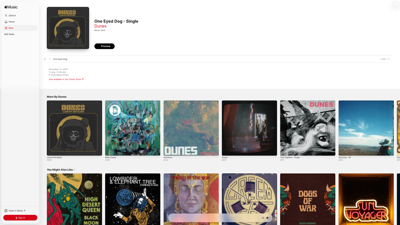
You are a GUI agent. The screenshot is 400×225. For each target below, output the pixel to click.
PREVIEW (382, 59)
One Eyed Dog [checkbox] (60, 59)
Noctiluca (168, 101)
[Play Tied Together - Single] (284, 151)
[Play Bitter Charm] (109, 151)
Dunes (100, 26)
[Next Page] (397, 128)
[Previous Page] (44, 128)
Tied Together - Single (291, 101)
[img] (11, 7)
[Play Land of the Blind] (50, 151)
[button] (20, 15)
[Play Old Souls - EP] (342, 151)
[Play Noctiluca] (167, 151)
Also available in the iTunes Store (65, 79)
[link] (61, 169)
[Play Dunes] (225, 151)
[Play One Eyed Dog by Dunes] (50, 59)
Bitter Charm (111, 101)
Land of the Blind (55, 101)
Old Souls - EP (345, 101)
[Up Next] (263, 218)
